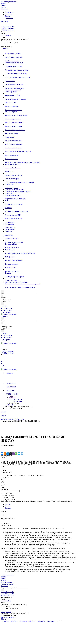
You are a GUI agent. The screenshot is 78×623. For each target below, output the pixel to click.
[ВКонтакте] (2, 453)
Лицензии (8, 14)
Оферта (3, 619)
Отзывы (7, 16)
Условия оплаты (6, 582)
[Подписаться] (2, 590)
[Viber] (13, 453)
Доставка (8, 508)
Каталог (3, 577)
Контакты (4, 586)
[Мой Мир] (7, 453)
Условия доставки (7, 584)
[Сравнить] (2, 449)
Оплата (7, 506)
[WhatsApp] (16, 453)
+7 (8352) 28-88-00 (7, 26)
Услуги (3, 580)
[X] (10, 453)
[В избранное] (2, 447)
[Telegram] (22, 453)
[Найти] (2, 303)
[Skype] (19, 453)
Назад (12, 396)
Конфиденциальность (8, 617)
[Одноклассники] (5, 453)
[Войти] (2, 359)
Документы (9, 18)
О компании (9, 12)
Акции (3, 578)
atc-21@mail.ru (6, 35)
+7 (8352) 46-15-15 (7, 30)
